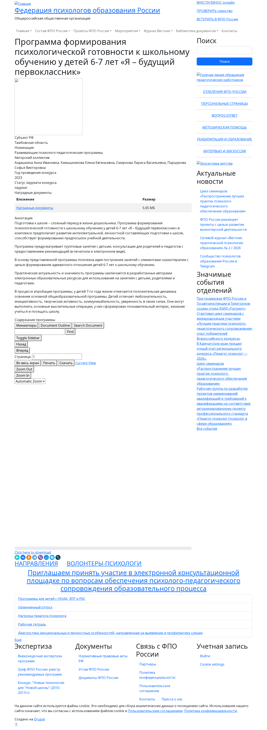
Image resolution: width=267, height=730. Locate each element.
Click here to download (33, 552)
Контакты (229, 31)
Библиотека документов (196, 31)
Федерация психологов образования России (87, 10)
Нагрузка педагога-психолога (42, 615)
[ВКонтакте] (22, 557)
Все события (207, 428)
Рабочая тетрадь (32, 624)
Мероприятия (126, 31)
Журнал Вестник (157, 31)
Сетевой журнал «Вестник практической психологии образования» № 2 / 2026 (221, 243)
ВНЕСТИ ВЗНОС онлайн (216, 2)
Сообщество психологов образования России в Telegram (220, 261)
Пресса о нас (172, 699)
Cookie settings (212, 664)
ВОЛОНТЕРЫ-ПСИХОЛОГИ (104, 563)
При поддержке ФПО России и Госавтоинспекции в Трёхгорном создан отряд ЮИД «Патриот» (223, 303)
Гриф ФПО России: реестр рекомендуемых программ (40, 672)
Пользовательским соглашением (155, 711)
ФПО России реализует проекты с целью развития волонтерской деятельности (223, 224)
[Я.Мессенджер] (17, 557)
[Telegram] (34, 557)
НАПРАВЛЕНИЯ (36, 563)
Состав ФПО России (51, 31)
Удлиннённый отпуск (35, 607)
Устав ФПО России (94, 669)
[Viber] (40, 557)
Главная (22, 31)
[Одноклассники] (28, 557)
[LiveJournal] (57, 557)
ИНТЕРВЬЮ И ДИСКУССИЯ (224, 151)
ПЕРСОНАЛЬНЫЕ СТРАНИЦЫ (224, 103)
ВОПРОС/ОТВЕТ (225, 115)
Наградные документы (34, 208)
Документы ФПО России (98, 677)
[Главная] (23, 3)
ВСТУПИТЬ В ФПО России (217, 19)
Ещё (18, 639)
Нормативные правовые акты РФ (103, 658)
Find (70, 331)
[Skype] (52, 557)
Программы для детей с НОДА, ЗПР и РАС (51, 598)
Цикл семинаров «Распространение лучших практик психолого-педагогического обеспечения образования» (223, 201)
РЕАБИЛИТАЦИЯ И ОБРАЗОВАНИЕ (224, 139)
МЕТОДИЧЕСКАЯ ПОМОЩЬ (224, 127)
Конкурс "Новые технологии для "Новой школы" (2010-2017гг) (41, 687)
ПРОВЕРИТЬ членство (215, 11)
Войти (205, 656)
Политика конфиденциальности (157, 675)
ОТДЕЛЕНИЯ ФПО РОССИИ (224, 91)
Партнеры (147, 664)
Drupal (39, 719)
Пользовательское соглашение (154, 688)
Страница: (23, 356)
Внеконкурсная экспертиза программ (40, 658)
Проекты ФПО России (91, 31)
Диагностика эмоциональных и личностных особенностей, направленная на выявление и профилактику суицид (110, 633)
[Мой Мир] (46, 557)
